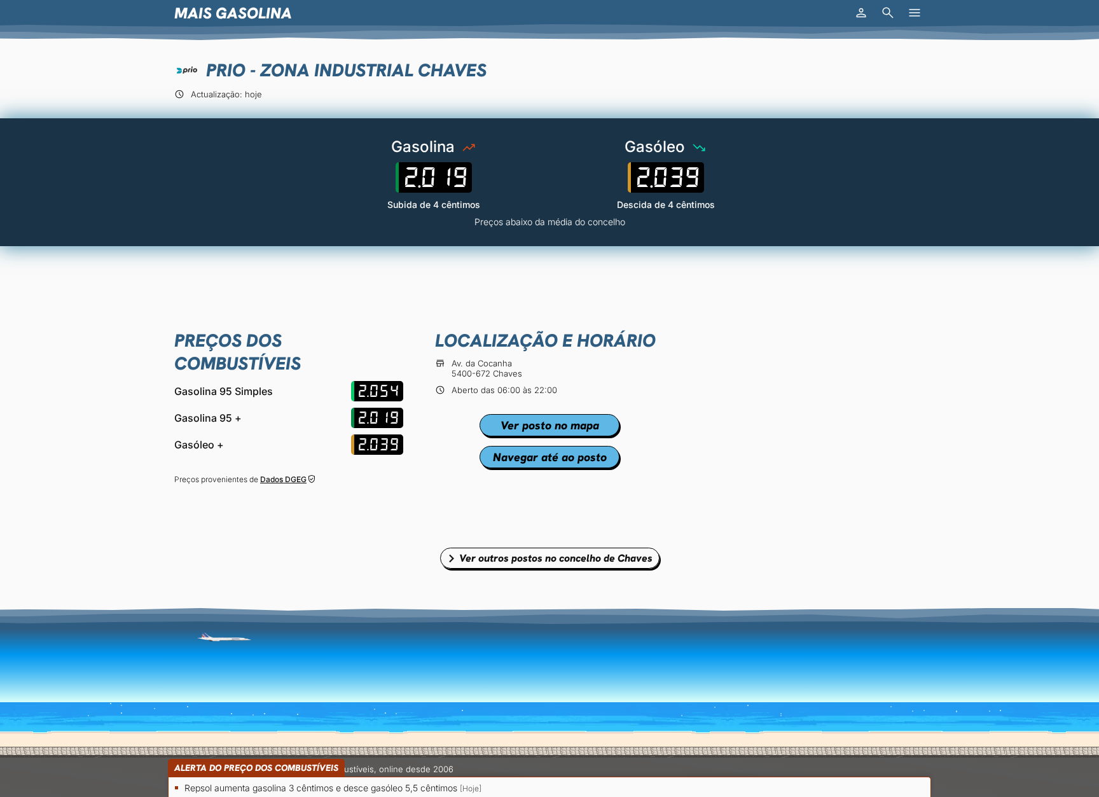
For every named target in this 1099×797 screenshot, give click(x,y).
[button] (861, 13)
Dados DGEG (283, 479)
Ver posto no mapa (550, 425)
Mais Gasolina (233, 13)
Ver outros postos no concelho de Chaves (556, 558)
